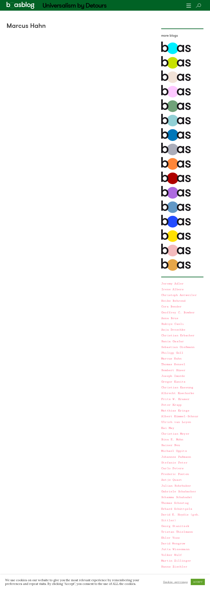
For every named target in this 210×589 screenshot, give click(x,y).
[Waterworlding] (176, 53)
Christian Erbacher (178, 335)
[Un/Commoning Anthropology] (176, 82)
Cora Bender (171, 306)
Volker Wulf (171, 555)
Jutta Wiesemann (175, 549)
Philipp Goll (172, 353)
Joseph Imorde (173, 376)
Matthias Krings (175, 410)
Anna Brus (169, 318)
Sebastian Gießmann (178, 347)
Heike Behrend (173, 300)
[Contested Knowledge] (176, 140)
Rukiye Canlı (172, 324)
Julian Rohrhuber (176, 485)
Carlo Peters (172, 468)
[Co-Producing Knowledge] (176, 96)
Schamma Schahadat (176, 497)
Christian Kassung (177, 387)
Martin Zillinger (176, 560)
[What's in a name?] (176, 255)
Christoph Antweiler (179, 295)
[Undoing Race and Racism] (176, 169)
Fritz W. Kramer (175, 399)
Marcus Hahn (171, 358)
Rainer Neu (170, 445)
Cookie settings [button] (175, 582)
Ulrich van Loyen (176, 422)
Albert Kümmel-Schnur (179, 416)
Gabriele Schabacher (178, 491)
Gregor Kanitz (173, 381)
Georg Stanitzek (175, 526)
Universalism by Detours (74, 5)
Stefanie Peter (174, 462)
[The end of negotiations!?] (176, 226)
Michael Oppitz (174, 451)
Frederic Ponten (175, 474)
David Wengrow (173, 543)
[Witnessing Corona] (176, 183)
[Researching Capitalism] (176, 154)
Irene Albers (172, 289)
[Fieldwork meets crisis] (176, 212)
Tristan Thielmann (177, 531)
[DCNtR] (176, 111)
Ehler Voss (170, 537)
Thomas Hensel (173, 364)
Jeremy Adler (172, 283)
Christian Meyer (175, 433)
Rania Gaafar (172, 341)
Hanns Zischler (174, 566)
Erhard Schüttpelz (176, 509)
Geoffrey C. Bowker (178, 312)
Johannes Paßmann (176, 457)
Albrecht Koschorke (177, 393)
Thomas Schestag (175, 503)
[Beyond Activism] (176, 67)
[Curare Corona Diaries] (176, 197)
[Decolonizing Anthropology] (176, 125)
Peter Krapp (171, 405)
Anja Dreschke (173, 329)
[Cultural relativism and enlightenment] (176, 270)
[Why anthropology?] (176, 241)
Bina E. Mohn (172, 439)
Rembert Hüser (173, 370)
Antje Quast (171, 479)
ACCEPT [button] (197, 581)
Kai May (167, 428)
